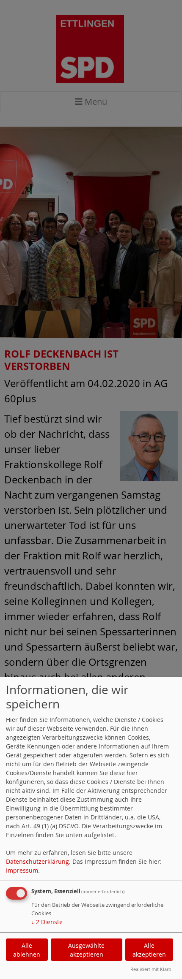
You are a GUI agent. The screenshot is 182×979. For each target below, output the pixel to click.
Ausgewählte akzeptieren (86, 949)
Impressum (22, 870)
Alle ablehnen (26, 949)
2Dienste (47, 922)
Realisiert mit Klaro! (151, 969)
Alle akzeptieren (149, 949)
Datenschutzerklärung (37, 861)
